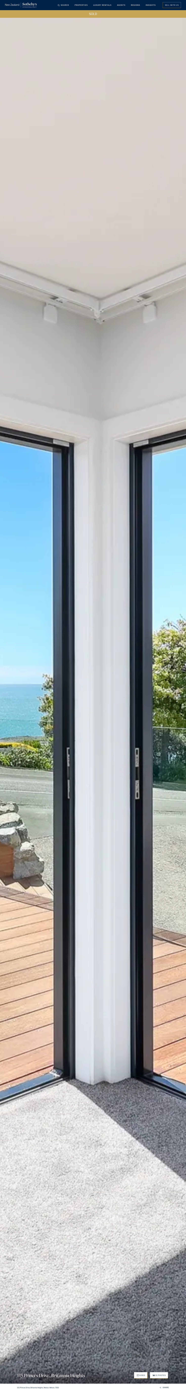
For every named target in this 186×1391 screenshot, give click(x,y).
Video (142, 1375)
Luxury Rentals (102, 5)
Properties (81, 5)
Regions (135, 5)
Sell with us (172, 5)
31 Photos (160, 1375)
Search (65, 5)
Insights (151, 5)
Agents (121, 5)
